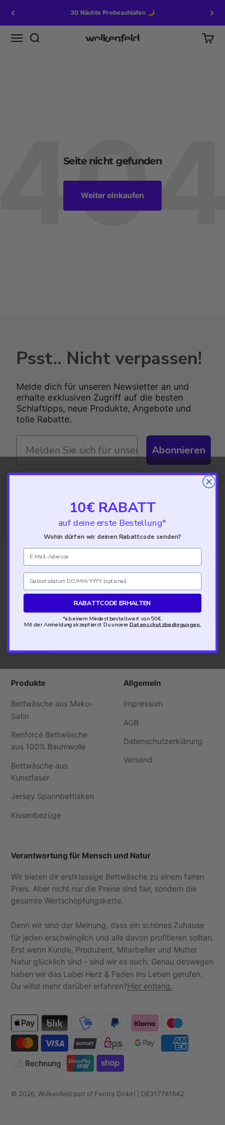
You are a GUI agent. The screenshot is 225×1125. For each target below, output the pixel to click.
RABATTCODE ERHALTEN (112, 603)
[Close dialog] (209, 481)
